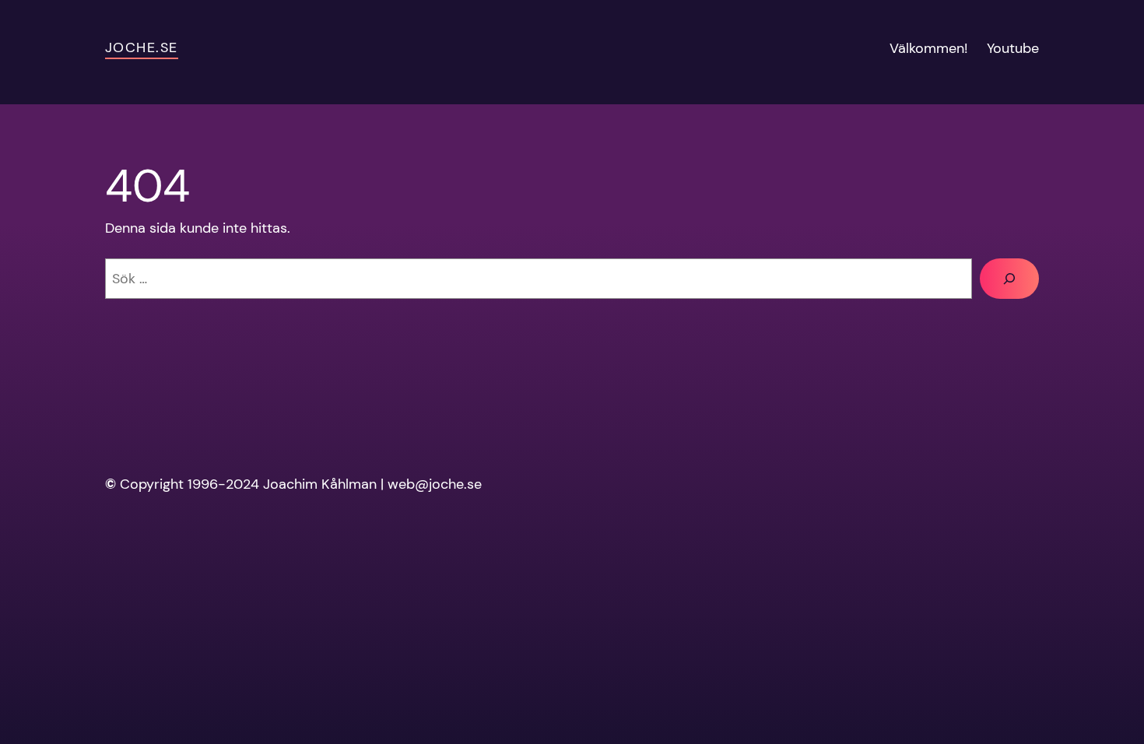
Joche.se (141, 47)
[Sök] (1009, 278)
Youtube (1013, 48)
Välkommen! (929, 48)
